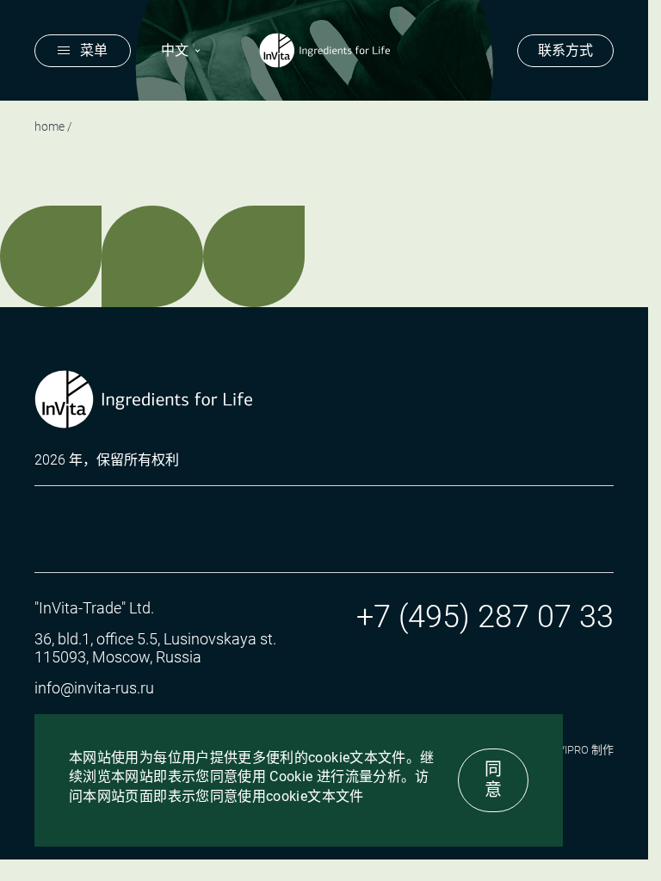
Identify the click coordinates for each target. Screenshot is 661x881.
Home (49, 126)
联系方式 (565, 50)
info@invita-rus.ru (94, 688)
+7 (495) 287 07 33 (485, 617)
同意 (493, 779)
